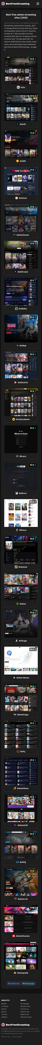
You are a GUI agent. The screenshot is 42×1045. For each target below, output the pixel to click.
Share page (29, 983)
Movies (4, 1003)
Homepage (24, 1003)
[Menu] (38, 4)
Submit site (14, 983)
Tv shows (4, 1006)
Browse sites (25, 1006)
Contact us (24, 1009)
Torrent (4, 1014)
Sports (3, 1011)
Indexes (4, 1017)
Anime (3, 1009)
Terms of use (5, 1037)
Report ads (24, 1014)
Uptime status (26, 1017)
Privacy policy (17, 1037)
